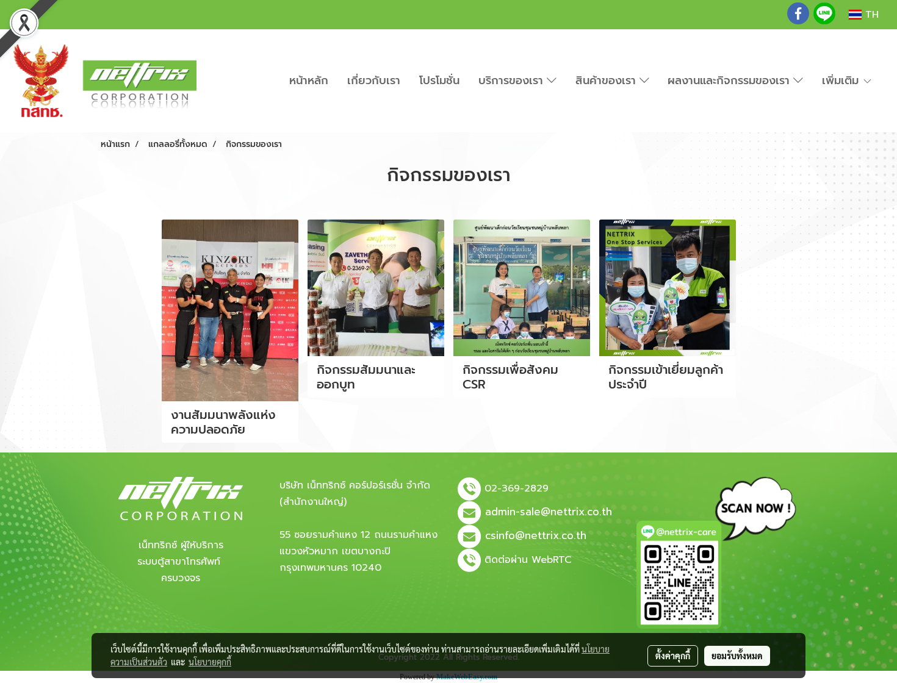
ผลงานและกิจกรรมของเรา (730, 80)
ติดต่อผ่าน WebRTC (528, 559)
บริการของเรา (512, 80)
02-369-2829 (517, 488)
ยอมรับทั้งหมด (737, 655)
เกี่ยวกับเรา (373, 80)
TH (870, 14)
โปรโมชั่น (439, 80)
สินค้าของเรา (607, 80)
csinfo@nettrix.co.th (535, 535)
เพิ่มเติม (842, 80)
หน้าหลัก (308, 80)
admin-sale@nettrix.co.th (548, 512)
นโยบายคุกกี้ (210, 661)
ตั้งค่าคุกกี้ (672, 655)
